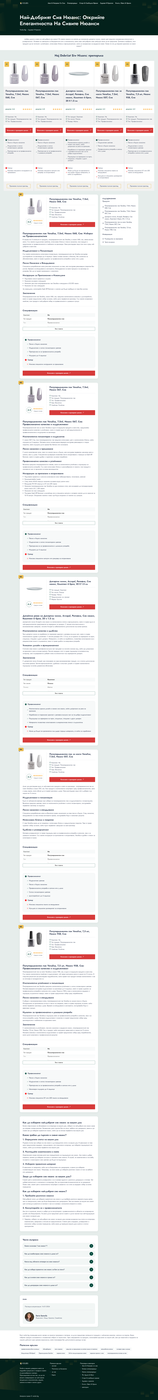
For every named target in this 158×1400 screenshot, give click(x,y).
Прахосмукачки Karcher (46, 1353)
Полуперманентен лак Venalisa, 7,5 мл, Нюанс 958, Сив (118, 229)
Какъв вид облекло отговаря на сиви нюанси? (42, 1261)
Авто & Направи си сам (56, 3)
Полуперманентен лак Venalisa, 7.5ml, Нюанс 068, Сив (120, 207)
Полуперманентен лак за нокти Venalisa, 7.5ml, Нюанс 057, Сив (118, 223)
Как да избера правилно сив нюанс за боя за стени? (45, 1269)
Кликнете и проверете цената (17, 130)
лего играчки (58, 1349)
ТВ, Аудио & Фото (88, 1375)
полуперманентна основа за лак (117, 1353)
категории (85, 1387)
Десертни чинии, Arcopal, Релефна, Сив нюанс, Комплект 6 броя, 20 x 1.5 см (118, 218)
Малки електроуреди (89, 1372)
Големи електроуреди (89, 1369)
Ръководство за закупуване (114, 239)
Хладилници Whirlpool (28, 1353)
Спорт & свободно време (88, 3)
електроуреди (72, 3)
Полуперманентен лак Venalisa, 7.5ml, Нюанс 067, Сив (120, 212)
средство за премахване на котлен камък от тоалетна (81, 1349)
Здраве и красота (106, 3)
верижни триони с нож (97, 1353)
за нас (54, 1372)
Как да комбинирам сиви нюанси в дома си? (41, 1254)
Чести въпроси (110, 242)
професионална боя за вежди (30, 1349)
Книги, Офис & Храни (123, 3)
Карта (54, 1375)
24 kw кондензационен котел (77, 1353)
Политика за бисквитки (59, 1369)
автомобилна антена (107, 1349)
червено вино (61, 1353)
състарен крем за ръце (123, 1349)
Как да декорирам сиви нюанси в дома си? (41, 1285)
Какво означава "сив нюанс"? (36, 1246)
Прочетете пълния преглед (18, 186)
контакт (54, 1366)
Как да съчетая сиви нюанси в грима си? (40, 1277)
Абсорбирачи (47, 1349)
